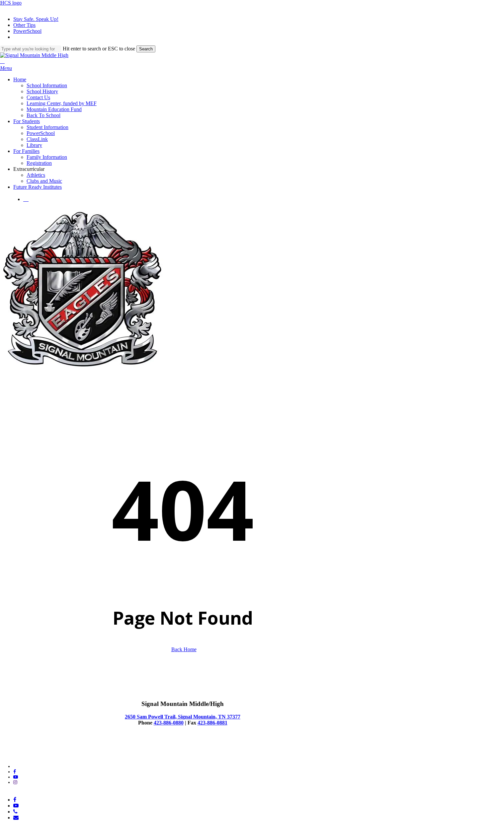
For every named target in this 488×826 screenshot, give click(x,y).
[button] (6, 68)
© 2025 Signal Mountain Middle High (36, 749)
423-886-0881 (212, 722)
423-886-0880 (169, 722)
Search (146, 48)
